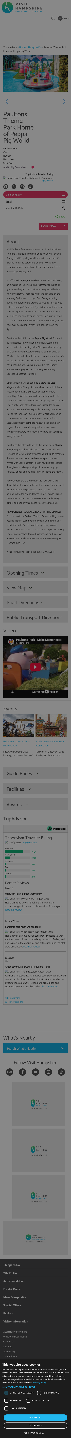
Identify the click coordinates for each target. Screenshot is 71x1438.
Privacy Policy (39, 1382)
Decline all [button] (35, 1425)
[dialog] (35, 1398)
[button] (35, 1387)
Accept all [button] (35, 1417)
